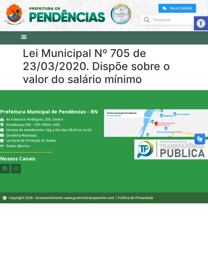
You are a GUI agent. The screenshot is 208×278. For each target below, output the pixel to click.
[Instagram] (16, 168)
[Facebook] (5, 168)
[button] (201, 23)
